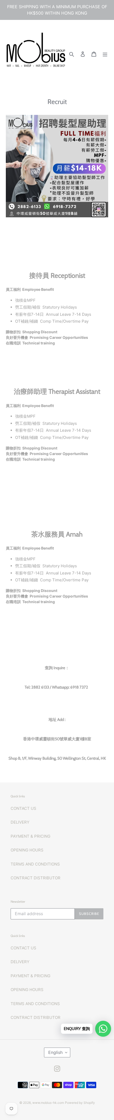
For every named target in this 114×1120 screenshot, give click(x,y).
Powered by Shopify (80, 1103)
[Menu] (105, 54)
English (55, 1052)
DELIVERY (20, 822)
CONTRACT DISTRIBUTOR (35, 877)
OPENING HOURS (27, 850)
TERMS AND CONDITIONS (35, 864)
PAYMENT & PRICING (30, 836)
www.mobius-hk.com (48, 1103)
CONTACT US (23, 808)
